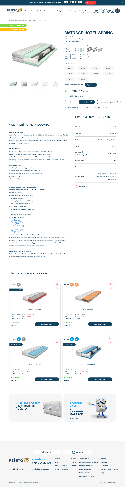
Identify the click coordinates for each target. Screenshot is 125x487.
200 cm (82, 79)
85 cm (95, 68)
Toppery (33, 11)
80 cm (83, 68)
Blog (102, 472)
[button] (101, 107)
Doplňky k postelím (74, 11)
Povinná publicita (85, 469)
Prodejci (103, 458)
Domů (11, 20)
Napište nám (91, 85)
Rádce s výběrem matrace (109, 469)
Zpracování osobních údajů (88, 462)
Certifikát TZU (83, 186)
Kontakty (104, 462)
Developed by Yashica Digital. (108, 482)
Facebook (48, 452)
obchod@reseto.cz (20, 256)
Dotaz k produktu (73, 107)
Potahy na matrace (50, 11)
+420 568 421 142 (17, 469)
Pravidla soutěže (84, 472)
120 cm (82, 73)
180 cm (70, 79)
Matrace (27, 11)
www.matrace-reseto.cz (37, 256)
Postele (64, 11)
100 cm (70, 73)
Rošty (59, 11)
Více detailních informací (72, 41)
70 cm (70, 68)
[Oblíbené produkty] (108, 11)
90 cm (108, 68)
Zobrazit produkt (46, 324)
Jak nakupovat (84, 458)
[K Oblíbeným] (57, 284)
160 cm (108, 73)
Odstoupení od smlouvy (87, 476)
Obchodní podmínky (86, 465)
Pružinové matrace (25, 20)
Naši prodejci (89, 11)
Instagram (79, 452)
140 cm (95, 73)
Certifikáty (104, 465)
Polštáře (40, 11)
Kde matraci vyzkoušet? (109, 102)
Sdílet (88, 107)
